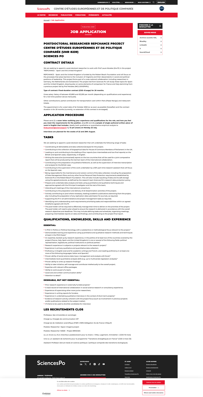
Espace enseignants (152, 367)
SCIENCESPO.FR (103, 2)
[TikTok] (99, 364)
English (161, 2)
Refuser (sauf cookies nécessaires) (153, 392)
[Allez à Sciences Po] (51, 363)
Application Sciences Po (153, 377)
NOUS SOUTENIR (143, 2)
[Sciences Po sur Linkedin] (81, 364)
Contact (127, 364)
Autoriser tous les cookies (153, 382)
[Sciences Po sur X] (86, 364)
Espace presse (129, 371)
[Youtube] (104, 364)
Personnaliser (153, 387)
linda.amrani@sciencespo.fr (55, 128)
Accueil (47, 20)
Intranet (148, 371)
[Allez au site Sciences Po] (43, 9)
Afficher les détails (62, 390)
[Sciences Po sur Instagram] (95, 364)
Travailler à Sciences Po (132, 374)
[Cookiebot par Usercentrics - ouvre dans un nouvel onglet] (46, 394)
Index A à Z (128, 367)
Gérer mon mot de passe (153, 374)
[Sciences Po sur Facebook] (90, 364)
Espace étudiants (151, 364)
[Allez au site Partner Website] (161, 8)
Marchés (127, 377)
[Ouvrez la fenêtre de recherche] (153, 2)
